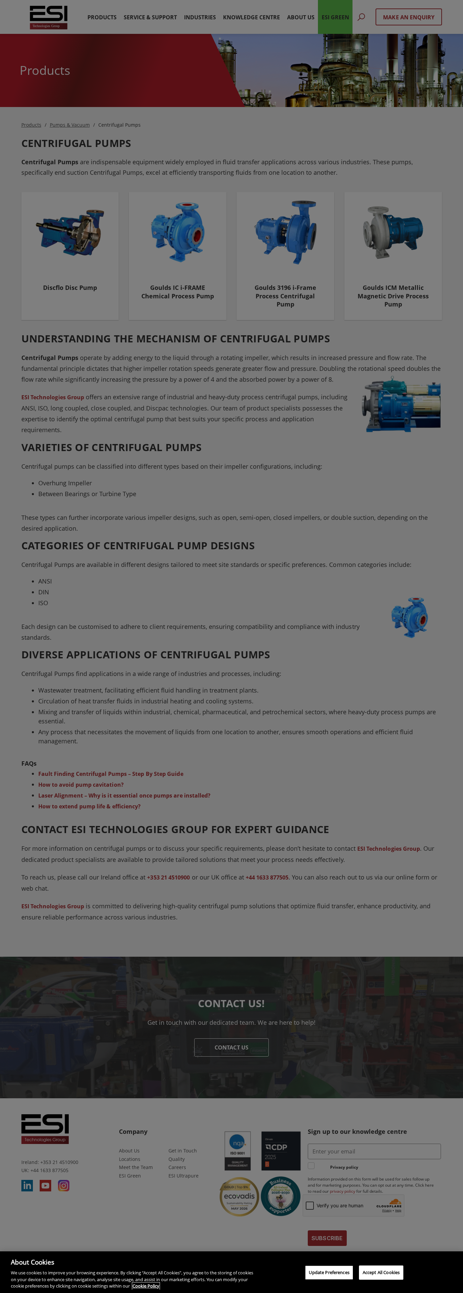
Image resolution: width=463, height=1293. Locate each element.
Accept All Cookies (381, 1272)
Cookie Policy (146, 1286)
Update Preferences (329, 1272)
